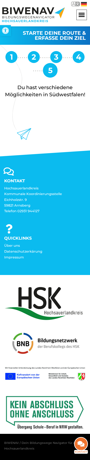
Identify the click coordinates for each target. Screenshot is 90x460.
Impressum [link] (14, 257)
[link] (5, 30)
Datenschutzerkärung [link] (23, 251)
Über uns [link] (12, 246)
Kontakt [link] (81, 451)
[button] (81, 15)
